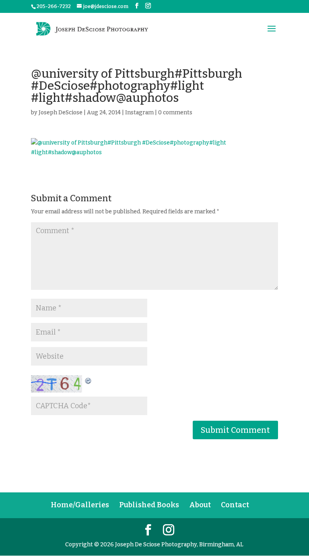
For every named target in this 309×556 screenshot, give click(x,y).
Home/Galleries (80, 504)
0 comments (175, 112)
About (200, 504)
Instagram (139, 112)
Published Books (149, 504)
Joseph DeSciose (60, 112)
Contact (235, 504)
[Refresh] (88, 379)
